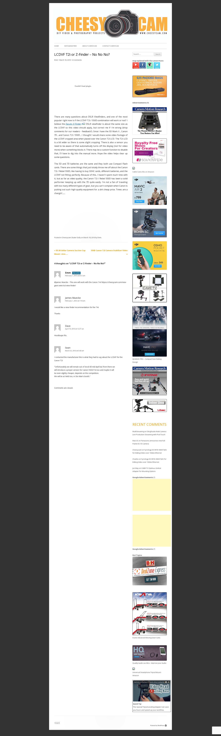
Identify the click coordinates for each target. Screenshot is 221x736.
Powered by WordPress (157, 725)
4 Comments (77, 60)
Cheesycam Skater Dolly (71, 237)
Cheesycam (137, 450)
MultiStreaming (138, 431)
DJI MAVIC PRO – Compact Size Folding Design (146, 360)
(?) (148, 103)
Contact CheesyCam (110, 46)
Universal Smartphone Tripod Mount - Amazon (147, 674)
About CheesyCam (89, 46)
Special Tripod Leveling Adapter (149, 707)
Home (56, 46)
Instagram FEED (70, 46)
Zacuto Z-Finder (73, 124)
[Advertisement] (151, 495)
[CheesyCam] (111, 39)
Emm (56, 60)
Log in (57, 723)
